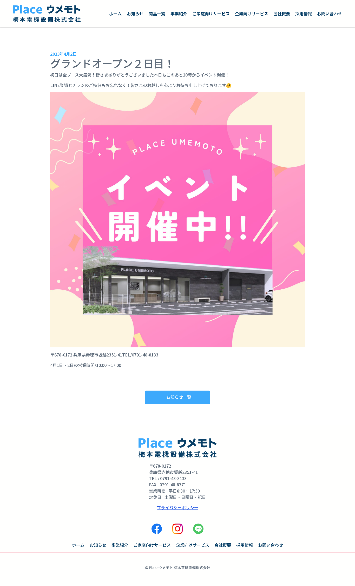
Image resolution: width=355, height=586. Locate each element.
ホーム (115, 13)
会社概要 (281, 13)
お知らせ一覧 (178, 397)
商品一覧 (157, 13)
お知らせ (135, 13)
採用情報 (303, 13)
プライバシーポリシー (177, 507)
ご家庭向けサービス (211, 13)
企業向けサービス (251, 13)
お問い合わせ (329, 13)
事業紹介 (178, 13)
